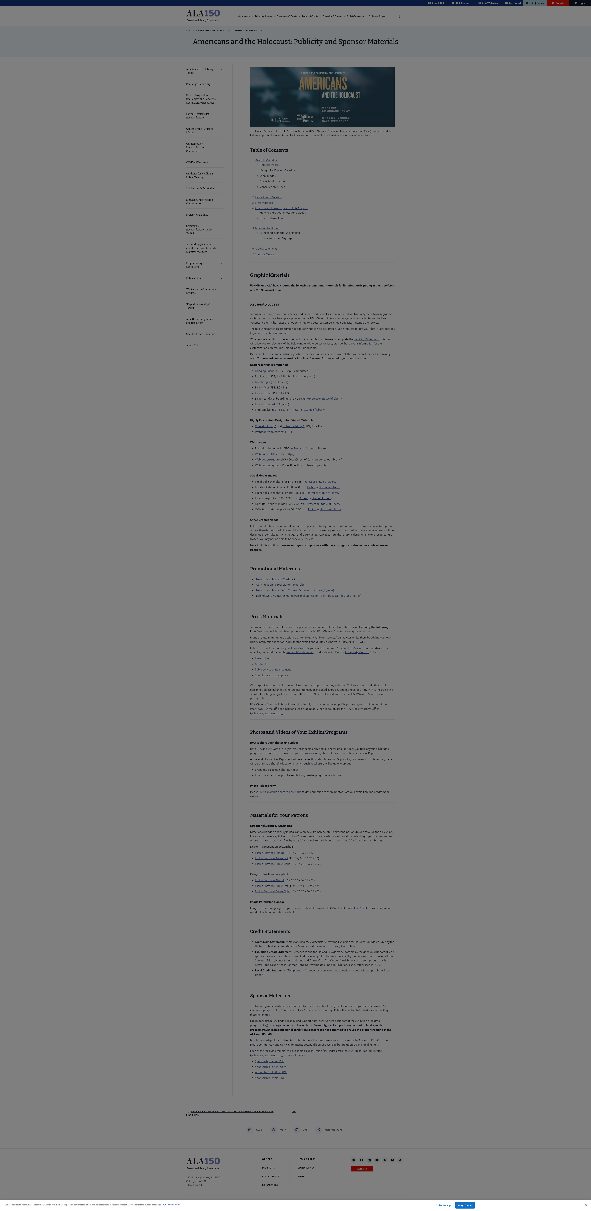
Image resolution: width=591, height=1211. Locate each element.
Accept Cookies (465, 1205)
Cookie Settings (443, 1205)
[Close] (586, 1205)
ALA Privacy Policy (171, 1204)
